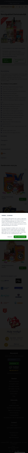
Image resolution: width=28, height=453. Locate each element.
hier (20, 233)
